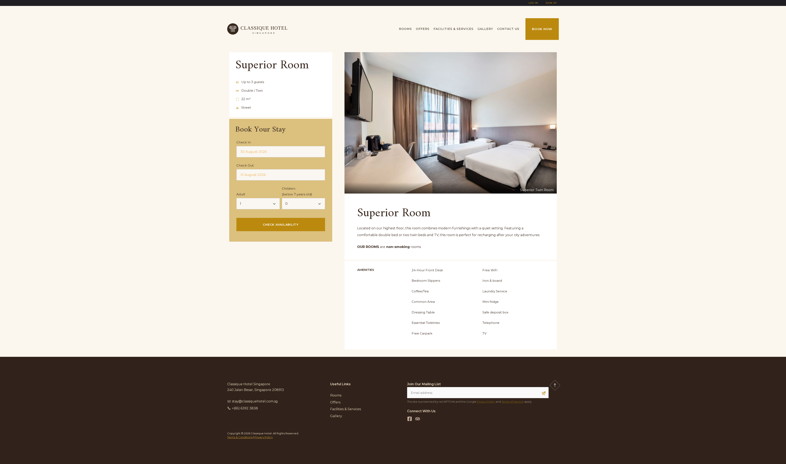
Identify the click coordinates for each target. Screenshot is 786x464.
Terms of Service (512, 401)
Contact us (508, 29)
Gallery (485, 29)
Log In (533, 2)
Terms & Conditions (240, 437)
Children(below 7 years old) (297, 191)
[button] (351, 122)
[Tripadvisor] (417, 418)
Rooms (405, 29)
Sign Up (551, 2)
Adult (240, 194)
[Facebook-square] (409, 418)
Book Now (542, 29)
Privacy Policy (486, 401)
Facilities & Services (453, 29)
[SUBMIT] (544, 393)
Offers (422, 29)
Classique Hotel (264, 28)
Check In (243, 142)
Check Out (245, 165)
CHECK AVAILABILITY (281, 224)
